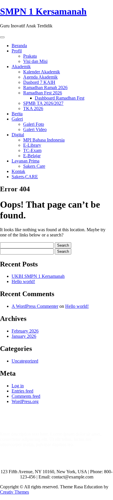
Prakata (30, 56)
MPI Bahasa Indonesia (44, 139)
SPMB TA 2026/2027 (43, 103)
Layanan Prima (25, 160)
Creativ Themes (14, 492)
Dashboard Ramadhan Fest (59, 98)
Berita (17, 113)
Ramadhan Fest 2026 (42, 92)
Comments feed (26, 396)
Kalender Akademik (41, 71)
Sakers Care (34, 166)
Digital (18, 134)
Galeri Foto (33, 124)
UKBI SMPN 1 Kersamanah (38, 276)
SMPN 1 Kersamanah (43, 11)
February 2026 (25, 330)
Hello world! (23, 281)
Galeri (17, 118)
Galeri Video (35, 129)
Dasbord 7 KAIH (39, 82)
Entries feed (22, 390)
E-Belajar (32, 155)
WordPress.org (25, 401)
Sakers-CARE (25, 176)
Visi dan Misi (35, 61)
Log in (18, 385)
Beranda (19, 45)
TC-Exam (32, 150)
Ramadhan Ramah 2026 (45, 87)
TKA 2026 (33, 108)
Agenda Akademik (40, 77)
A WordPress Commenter (35, 306)
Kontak (18, 171)
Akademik (21, 66)
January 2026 (24, 336)
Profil (17, 50)
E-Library (32, 145)
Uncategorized (25, 360)
